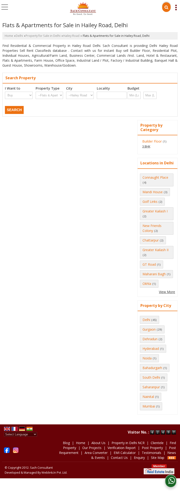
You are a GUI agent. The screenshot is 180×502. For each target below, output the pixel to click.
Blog (66, 443)
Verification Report (122, 447)
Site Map (157, 457)
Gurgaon (149, 329)
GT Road (149, 264)
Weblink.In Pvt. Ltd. (54, 473)
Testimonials (151, 452)
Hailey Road (71, 36)
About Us (98, 443)
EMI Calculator (125, 452)
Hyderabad (150, 348)
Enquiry (139, 457)
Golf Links (150, 201)
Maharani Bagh (154, 274)
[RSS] (172, 457)
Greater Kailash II (155, 250)
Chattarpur (150, 240)
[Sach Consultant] (83, 9)
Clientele (157, 443)
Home (9, 36)
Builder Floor (152, 141)
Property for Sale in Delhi (43, 36)
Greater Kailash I (155, 211)
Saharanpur (151, 387)
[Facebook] (7, 450)
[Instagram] (16, 450)
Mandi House (152, 192)
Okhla (146, 283)
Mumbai (148, 406)
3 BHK (146, 146)
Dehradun (150, 339)
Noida (147, 358)
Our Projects (91, 447)
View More (167, 292)
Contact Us (119, 457)
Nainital (148, 396)
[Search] (166, 7)
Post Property (152, 447)
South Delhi (151, 377)
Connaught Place (155, 177)
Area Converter (96, 452)
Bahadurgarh (152, 368)
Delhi (19, 36)
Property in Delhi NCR (128, 443)
